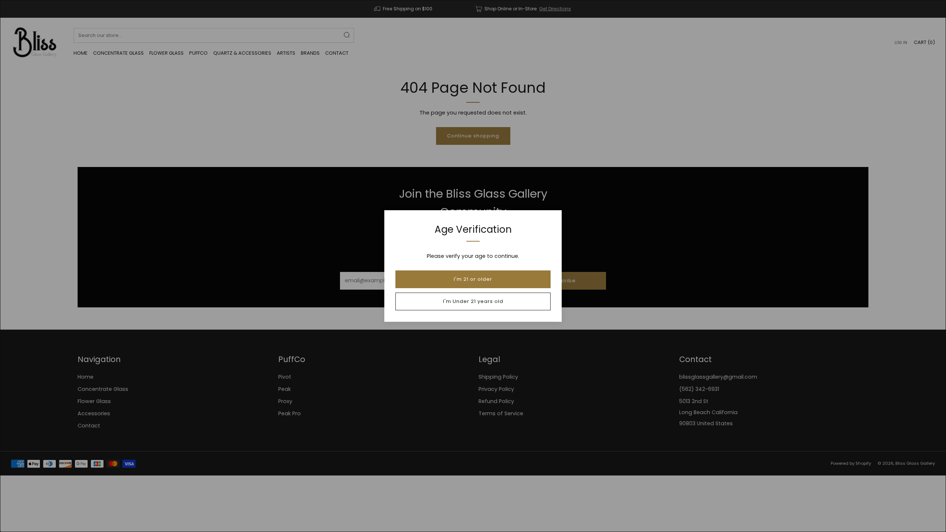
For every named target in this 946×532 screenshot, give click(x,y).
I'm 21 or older (473, 279)
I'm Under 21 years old (473, 301)
